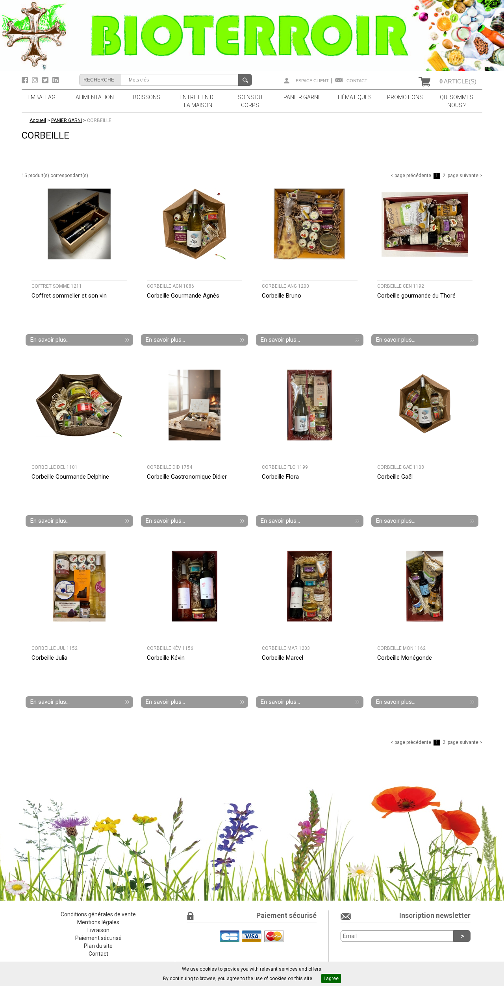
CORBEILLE (99, 120)
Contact (356, 80)
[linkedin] (55, 80)
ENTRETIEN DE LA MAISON (198, 101)
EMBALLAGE (43, 97)
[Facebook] (26, 80)
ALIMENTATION (95, 97)
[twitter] (46, 80)
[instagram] (36, 80)
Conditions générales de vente (98, 914)
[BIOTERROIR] (252, 35)
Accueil (38, 120)
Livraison (98, 930)
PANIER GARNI (301, 97)
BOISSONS (146, 97)
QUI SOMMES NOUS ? (456, 101)
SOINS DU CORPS (250, 101)
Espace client (312, 80)
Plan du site (98, 946)
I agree (331, 978)
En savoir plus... (50, 339)
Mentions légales (98, 922)
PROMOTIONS (405, 97)
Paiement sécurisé (98, 938)
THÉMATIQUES (353, 97)
